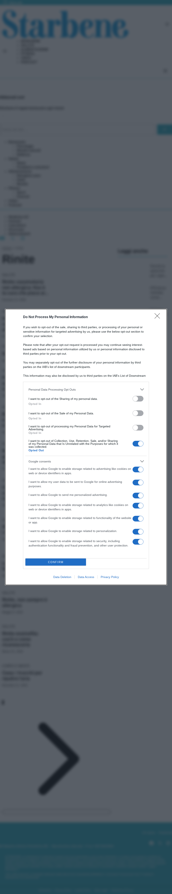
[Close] (159, 317)
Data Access (86, 577)
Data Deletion (62, 577)
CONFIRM (56, 562)
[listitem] (86, 389)
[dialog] (86, 447)
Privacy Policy (110, 577)
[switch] (138, 399)
